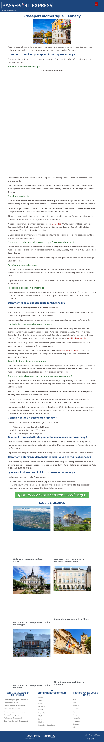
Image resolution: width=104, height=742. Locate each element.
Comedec (56, 224)
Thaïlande (41, 716)
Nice (74, 712)
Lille (74, 727)
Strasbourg (76, 721)
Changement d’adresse (12, 708)
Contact (91, 739)
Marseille (76, 705)
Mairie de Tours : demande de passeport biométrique (69, 560)
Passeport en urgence (11, 715)
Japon (40, 719)
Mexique (41, 722)
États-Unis (41, 706)
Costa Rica (42, 713)
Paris (74, 699)
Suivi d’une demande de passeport (16, 721)
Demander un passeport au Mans (71, 619)
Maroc (40, 697)
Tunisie (40, 700)
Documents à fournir (11, 702)
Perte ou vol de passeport (13, 718)
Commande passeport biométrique (16, 699)
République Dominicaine (46, 725)
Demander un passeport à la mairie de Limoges (31, 623)
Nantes (75, 715)
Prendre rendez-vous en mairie (14, 712)
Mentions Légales (91, 735)
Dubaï (40, 703)
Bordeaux (76, 724)
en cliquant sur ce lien (70, 350)
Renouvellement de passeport (14, 705)
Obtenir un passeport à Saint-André (29, 560)
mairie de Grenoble (77, 338)
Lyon (74, 702)
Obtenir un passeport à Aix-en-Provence (70, 683)
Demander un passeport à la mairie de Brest (31, 686)
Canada (41, 710)
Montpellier (76, 718)
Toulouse (76, 708)
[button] (96, 4)
